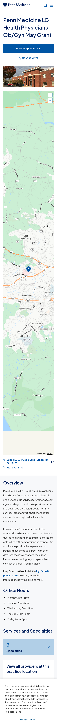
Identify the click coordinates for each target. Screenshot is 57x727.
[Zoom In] (50, 95)
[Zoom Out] (50, 100)
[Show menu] (51, 5)
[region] (28, 273)
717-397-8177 (30, 58)
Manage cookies (27, 719)
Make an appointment (28, 48)
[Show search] (44, 5)
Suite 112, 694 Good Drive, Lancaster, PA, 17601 (28, 461)
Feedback (49, 453)
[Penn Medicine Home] (22, 5)
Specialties (14, 647)
